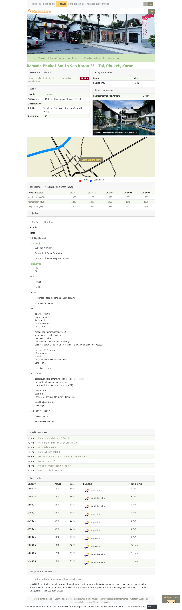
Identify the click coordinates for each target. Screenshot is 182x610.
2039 (128, 197)
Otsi (151, 11)
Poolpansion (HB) (36, 201)
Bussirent (143, 598)
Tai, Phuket (48, 94)
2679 (91, 206)
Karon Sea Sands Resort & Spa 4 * (54, 438)
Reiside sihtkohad (47, 58)
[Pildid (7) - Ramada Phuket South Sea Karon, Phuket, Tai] (123, 117)
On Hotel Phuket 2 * (48, 447)
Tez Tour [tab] (36, 222)
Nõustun (152, 606)
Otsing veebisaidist (102, 602)
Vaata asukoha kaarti (91, 159)
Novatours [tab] (49, 222)
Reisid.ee (61, 3)
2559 (146, 206)
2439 (91, 201)
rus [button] (150, 4)
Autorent (134, 598)
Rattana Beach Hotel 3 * (50, 452)
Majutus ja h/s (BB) (36, 197)
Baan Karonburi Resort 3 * (51, 470)
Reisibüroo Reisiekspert (42, 3)
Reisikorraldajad (92, 58)
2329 (110, 201)
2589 (110, 206)
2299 (146, 201)
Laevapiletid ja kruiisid (81, 602)
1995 (146, 197)
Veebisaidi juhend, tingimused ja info (87, 598)
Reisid (33, 58)
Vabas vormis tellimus (59, 598)
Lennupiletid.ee (76, 3)
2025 (110, 197)
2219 (73, 201)
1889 (73, 197)
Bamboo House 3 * (47, 461)
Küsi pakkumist (171, 597)
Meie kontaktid (41, 598)
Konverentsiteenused (98, 3)
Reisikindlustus (111, 58)
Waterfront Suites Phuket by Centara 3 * (57, 442)
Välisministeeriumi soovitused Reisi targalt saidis (58, 579)
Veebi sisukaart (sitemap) (117, 598)
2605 (128, 206)
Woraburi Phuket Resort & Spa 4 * (54, 465)
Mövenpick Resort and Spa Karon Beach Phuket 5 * (62, 456)
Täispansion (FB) (35, 206)
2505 (73, 206)
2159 (91, 197)
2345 (128, 201)
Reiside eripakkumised (70, 58)
